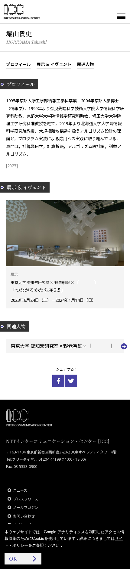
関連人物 (85, 64)
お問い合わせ (24, 516)
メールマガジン (25, 507)
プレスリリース (25, 499)
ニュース (20, 490)
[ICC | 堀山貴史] (58, 381)
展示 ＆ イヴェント (54, 64)
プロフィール (18, 64)
